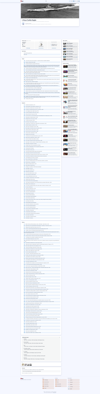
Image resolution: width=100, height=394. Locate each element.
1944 (24, 135)
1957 (24, 148)
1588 (24, 234)
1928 (24, 126)
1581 (24, 60)
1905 (24, 63)
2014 (24, 287)
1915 (24, 120)
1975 (24, 179)
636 (24, 225)
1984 (24, 193)
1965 (24, 162)
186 (24, 104)
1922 (24, 123)
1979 (24, 89)
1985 (24, 196)
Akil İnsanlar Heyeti (25, 337)
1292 (24, 231)
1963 (24, 154)
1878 (24, 242)
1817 (24, 240)
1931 (24, 256)
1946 (24, 140)
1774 (24, 238)
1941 (24, 134)
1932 (24, 131)
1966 (24, 79)
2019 (24, 304)
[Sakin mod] (77, 1)
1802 (24, 109)
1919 (24, 250)
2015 (24, 290)
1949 (24, 71)
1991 (24, 208)
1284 (24, 230)
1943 (24, 261)
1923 (24, 253)
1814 (24, 62)
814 (24, 227)
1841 (24, 244)
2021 (24, 323)
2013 (24, 96)
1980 (24, 185)
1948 (24, 143)
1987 (24, 202)
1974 (24, 85)
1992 (24, 210)
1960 (24, 77)
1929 (24, 68)
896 (24, 228)
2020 (24, 315)
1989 (24, 205)
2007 (24, 281)
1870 (24, 247)
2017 (24, 295)
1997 (24, 278)
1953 (24, 75)
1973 (24, 83)
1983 (24, 191)
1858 (24, 114)
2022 (24, 329)
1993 (24, 213)
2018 (24, 298)
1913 (24, 65)
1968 (24, 81)
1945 (24, 137)
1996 (24, 216)
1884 (24, 115)
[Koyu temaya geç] (79, 1)
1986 (24, 199)
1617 (24, 237)
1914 (24, 118)
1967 (24, 168)
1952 (24, 146)
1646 (24, 106)
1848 (24, 245)
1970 (24, 171)
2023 (24, 98)
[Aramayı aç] (46, 1)
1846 (24, 112)
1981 (24, 188)
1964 (24, 160)
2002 (24, 92)
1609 (24, 235)
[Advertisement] (50, 32)
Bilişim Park (54, 392)
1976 (24, 180)
